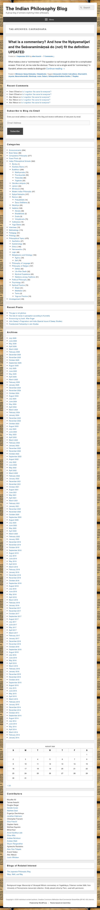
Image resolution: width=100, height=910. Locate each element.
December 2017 (15, 608)
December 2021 (15, 481)
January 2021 (14, 506)
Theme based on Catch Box (60, 903)
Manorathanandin (21, 76)
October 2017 (14, 613)
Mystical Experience (22, 274)
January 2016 (14, 671)
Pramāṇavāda (20, 175)
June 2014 (13, 723)
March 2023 (13, 440)
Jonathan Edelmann (14, 816)
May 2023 (12, 434)
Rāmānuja (32, 76)
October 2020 (14, 514)
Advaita (18, 211)
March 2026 (13, 349)
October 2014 (14, 712)
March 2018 (13, 600)
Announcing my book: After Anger (22, 318)
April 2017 (13, 630)
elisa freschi (36, 56)
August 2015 (13, 685)
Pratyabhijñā (19, 199)
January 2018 (14, 605)
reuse (39, 76)
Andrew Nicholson (14, 838)
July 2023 (12, 429)
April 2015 (13, 696)
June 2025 (13, 371)
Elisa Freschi (12, 821)
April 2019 (13, 564)
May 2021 (12, 495)
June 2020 (13, 525)
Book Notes (13, 153)
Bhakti (17, 288)
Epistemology (17, 244)
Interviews (13, 227)
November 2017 (15, 611)
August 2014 (13, 718)
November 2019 (15, 544)
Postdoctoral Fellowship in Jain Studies (24, 324)
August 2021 (13, 489)
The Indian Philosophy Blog (36, 8)
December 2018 (15, 575)
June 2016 (13, 657)
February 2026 (14, 352)
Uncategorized (14, 299)
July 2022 (12, 462)
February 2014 (14, 735)
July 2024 (12, 398)
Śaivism (15, 197)
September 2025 (15, 363)
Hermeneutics (17, 249)
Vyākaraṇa (16, 222)
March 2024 (13, 409)
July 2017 (12, 622)
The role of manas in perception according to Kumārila (29, 315)
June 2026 (13, 341)
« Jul (9, 785)
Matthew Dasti (12, 810)
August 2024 (13, 396)
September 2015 (15, 682)
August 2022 (13, 459)
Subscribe (15, 131)
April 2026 (13, 346)
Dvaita (17, 216)
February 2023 (14, 442)
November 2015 (15, 677)
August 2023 (13, 426)
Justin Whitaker (13, 857)
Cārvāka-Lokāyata (19, 183)
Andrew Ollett (12, 841)
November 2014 (15, 710)
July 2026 (12, 338)
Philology (12, 235)
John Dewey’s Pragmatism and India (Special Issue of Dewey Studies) (35, 321)
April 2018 (13, 597)
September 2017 (15, 616)
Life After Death (21, 271)
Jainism (15, 186)
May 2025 (12, 374)
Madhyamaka (20, 172)
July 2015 (12, 688)
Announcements (15, 150)
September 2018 (15, 583)
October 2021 (14, 487)
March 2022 (13, 473)
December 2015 (15, 674)
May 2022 (12, 467)
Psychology (16, 282)
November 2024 (15, 390)
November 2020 (15, 511)
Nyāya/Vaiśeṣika (29, 74)
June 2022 (13, 465)
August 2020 (13, 520)
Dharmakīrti (82, 74)
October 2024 (14, 393)
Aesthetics (16, 241)
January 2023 (14, 445)
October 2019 (14, 547)
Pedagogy (13, 233)
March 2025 (13, 379)
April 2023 (13, 437)
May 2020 (12, 528)
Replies (75, 76)
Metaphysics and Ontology (22, 255)
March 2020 (13, 533)
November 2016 (15, 644)
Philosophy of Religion (20, 266)
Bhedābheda (19, 213)
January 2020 (14, 539)
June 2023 (13, 431)
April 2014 (13, 729)
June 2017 (13, 624)
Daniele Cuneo (12, 808)
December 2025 (15, 354)
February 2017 (14, 635)
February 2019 (14, 569)
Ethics (14, 246)
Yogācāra (18, 180)
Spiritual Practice (18, 285)
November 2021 (15, 484)
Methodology (14, 230)
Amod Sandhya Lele (14, 832)
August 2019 (13, 553)
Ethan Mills (11, 835)
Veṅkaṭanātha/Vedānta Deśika (59, 76)
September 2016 (15, 649)
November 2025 (15, 357)
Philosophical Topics (16, 238)
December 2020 (15, 509)
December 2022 (15, 448)
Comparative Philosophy (18, 155)
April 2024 (13, 407)
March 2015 (13, 699)
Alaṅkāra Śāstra (18, 166)
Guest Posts (13, 158)
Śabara (45, 76)
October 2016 (14, 646)
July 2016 (12, 655)
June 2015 (13, 690)
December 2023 (15, 418)
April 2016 (13, 663)
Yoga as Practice (21, 296)
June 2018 (13, 591)
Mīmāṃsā (19, 74)
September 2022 (15, 456)
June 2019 (13, 558)
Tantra (17, 293)
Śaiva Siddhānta (21, 202)
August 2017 (13, 619)
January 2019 (14, 572)
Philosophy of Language (21, 263)
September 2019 (15, 550)
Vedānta (15, 208)
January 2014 (14, 737)
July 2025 (12, 368)
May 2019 (12, 561)
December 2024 (15, 387)
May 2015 (12, 693)
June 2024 (13, 401)
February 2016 (14, 668)
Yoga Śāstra (16, 224)
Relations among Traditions (25, 277)
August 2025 (13, 365)
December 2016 (15, 641)
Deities (17, 268)
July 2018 (12, 588)
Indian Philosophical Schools (20, 161)
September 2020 (15, 517)
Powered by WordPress (38, 903)
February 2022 (14, 476)
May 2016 (12, 660)
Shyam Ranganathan (15, 843)
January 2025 (14, 385)
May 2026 (12, 343)
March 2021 (13, 500)
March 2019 (13, 566)
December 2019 (15, 542)
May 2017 (12, 627)
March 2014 (13, 732)
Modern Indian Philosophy (22, 191)
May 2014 (12, 726)
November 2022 (15, 451)
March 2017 (13, 633)
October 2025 (14, 360)
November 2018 (15, 577)
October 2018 (14, 580)
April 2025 (13, 376)
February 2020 (14, 536)
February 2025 (14, 382)
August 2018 (13, 586)
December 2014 (15, 707)
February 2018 (14, 602)
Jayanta (11, 76)
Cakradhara (72, 74)
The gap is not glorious (17, 313)
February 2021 (14, 503)
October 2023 (14, 423)
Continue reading (55, 68)
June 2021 (13, 492)
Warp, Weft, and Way (15, 874)
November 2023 (15, 420)
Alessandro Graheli (60, 74)
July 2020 (12, 522)
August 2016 (13, 652)
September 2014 (15, 715)
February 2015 (14, 701)
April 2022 (13, 470)
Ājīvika (14, 164)
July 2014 (12, 721)
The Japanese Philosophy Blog (18, 871)
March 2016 (13, 666)
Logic (14, 252)
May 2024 (12, 404)
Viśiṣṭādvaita (41, 74)
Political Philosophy (19, 279)
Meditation (19, 290)
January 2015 (14, 704)
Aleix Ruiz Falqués (14, 849)
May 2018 (12, 594)
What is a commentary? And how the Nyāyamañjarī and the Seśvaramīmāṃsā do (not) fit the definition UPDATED (49, 46)
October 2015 (14, 679)
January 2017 (14, 638)
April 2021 (13, 498)
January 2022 (14, 478)
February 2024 (14, 412)
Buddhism (16, 169)
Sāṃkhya (15, 205)
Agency (18, 257)
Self (16, 260)
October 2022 (14, 453)
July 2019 (12, 555)
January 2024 (14, 415)
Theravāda (19, 177)
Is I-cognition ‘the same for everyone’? (36, 91)
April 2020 (13, 531)
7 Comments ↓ (48, 56)
